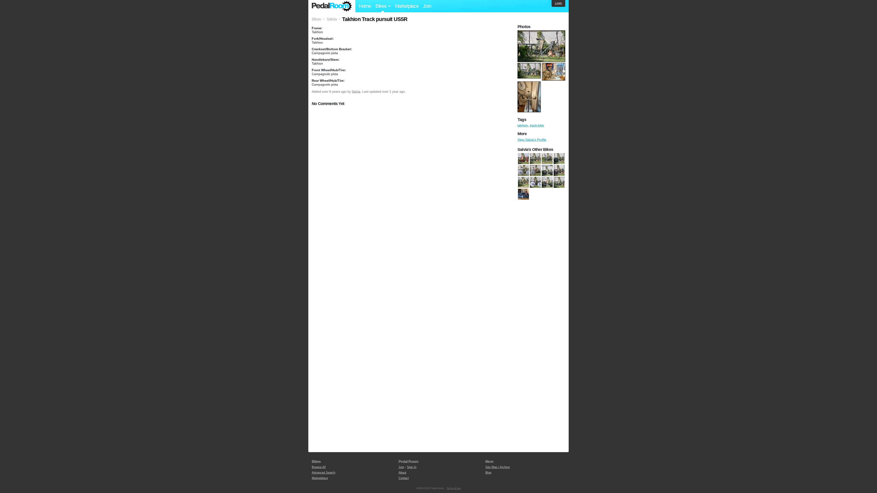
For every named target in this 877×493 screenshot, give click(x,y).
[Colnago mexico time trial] (523, 194)
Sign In (411, 467)
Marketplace (407, 6)
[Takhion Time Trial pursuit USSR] (559, 182)
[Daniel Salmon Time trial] (559, 158)
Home (365, 6)
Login (558, 3)
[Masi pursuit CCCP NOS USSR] (535, 182)
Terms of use (453, 488)
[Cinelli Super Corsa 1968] (535, 158)
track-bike (537, 125)
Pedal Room (332, 6)
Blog (488, 472)
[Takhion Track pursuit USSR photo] (542, 32)
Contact (404, 478)
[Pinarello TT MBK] (547, 182)
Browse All (319, 467)
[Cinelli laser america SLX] (523, 158)
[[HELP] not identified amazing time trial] (559, 170)
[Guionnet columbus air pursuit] (547, 170)
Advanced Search (323, 472)
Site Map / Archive (497, 467)
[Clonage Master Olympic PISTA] (547, 158)
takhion (523, 125)
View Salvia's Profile (532, 140)
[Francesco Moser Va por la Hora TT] (535, 170)
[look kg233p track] (523, 182)
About (402, 472)
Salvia (356, 91)
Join (427, 6)
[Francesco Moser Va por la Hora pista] (523, 170)
